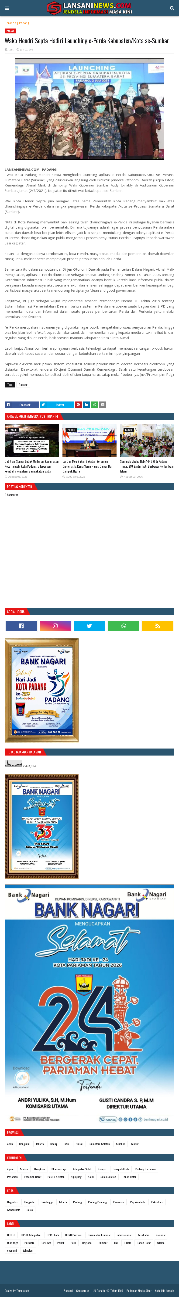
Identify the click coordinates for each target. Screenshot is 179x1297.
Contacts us (82, 1291)
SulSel (79, 1144)
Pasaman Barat (32, 1177)
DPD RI (11, 1235)
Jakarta (40, 1144)
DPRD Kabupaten (31, 1235)
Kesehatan (143, 1235)
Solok (91, 1177)
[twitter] (89, 626)
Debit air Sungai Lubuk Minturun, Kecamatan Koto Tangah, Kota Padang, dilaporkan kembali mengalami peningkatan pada (32, 466)
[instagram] (55, 626)
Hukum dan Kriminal (99, 1235)
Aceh (10, 1144)
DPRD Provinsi (73, 1235)
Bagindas (12, 1202)
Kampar (102, 1169)
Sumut (134, 1144)
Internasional (124, 1235)
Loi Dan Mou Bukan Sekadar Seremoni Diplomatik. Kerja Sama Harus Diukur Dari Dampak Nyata (87, 466)
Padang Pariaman (145, 1169)
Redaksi (68, 1291)
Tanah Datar (129, 1177)
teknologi (28, 1250)
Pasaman (12, 1177)
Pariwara (29, 1243)
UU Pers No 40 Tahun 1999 (108, 1291)
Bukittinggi (47, 1202)
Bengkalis (39, 1169)
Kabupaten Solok (82, 1169)
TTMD (127, 1243)
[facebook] (21, 626)
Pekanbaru (157, 1202)
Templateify (22, 1291)
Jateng (53, 1144)
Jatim (66, 1144)
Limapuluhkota (121, 1169)
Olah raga (12, 1243)
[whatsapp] (123, 626)
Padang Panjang (97, 1202)
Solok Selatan (108, 1177)
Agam (10, 1169)
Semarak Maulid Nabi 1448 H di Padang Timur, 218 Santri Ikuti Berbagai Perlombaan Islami (147, 466)
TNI (116, 1243)
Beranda (10, 23)
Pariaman (118, 1202)
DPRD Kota (53, 1235)
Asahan (24, 1169)
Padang (24, 23)
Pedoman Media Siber (139, 1291)
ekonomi (12, 1250)
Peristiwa (46, 1243)
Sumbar (120, 1144)
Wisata (161, 1243)
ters (11, 49)
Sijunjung (76, 1177)
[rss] (157, 626)
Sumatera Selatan (100, 1144)
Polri (73, 1243)
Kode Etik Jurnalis (164, 1291)
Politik (60, 1243)
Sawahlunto (13, 1210)
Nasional (160, 1235)
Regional (87, 1243)
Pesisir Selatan (56, 1177)
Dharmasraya (59, 1169)
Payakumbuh (137, 1202)
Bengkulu (24, 1144)
